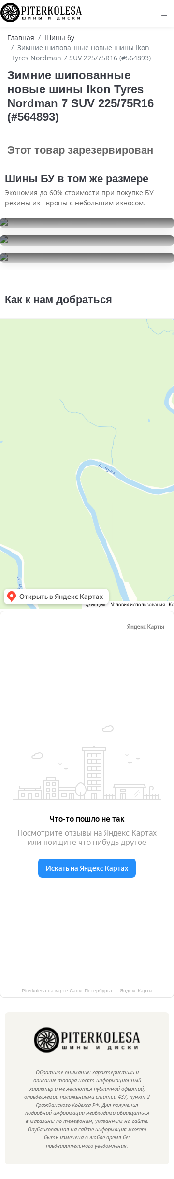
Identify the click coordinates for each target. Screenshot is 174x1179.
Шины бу (59, 37)
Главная (20, 37)
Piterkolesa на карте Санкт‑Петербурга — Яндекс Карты (87, 990)
